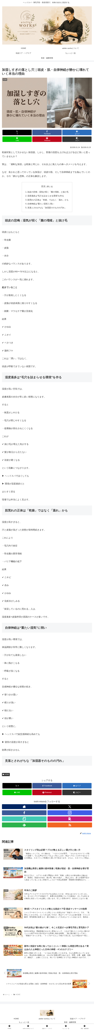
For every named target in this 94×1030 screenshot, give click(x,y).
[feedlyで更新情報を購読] (24, 825)
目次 (43, 186)
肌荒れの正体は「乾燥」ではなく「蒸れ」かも (48, 200)
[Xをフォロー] (69, 806)
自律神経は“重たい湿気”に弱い (40, 204)
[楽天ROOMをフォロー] (69, 818)
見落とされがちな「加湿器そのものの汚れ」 (47, 208)
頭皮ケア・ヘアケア (77, 1019)
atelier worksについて (47, 1019)
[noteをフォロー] (24, 818)
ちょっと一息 (24, 1022)
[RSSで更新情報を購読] (69, 825)
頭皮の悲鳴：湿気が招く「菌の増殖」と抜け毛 (48, 192)
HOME (7, 774)
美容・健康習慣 (70, 1022)
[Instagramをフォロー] (69, 812)
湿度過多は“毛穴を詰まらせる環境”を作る (45, 196)
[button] (77, 139)
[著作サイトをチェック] (24, 806)
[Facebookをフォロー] (24, 812)
